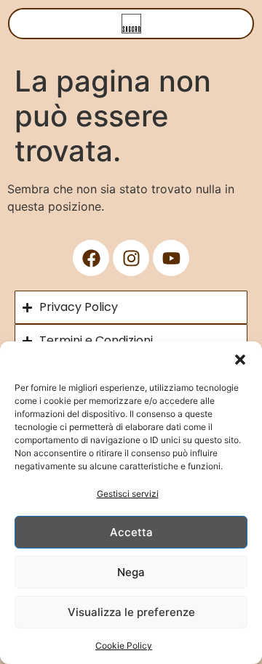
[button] (240, 359)
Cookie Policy (123, 645)
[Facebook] (91, 258)
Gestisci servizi (128, 493)
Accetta (131, 532)
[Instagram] (131, 258)
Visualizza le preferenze (131, 612)
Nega (131, 572)
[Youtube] (171, 258)
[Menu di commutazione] (131, 23)
